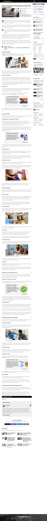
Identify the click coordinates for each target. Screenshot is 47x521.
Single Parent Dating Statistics (39, 89)
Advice (16, 1)
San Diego (40, 49)
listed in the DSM (13, 94)
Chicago (34, 49)
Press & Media (35, 12)
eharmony (40, 123)
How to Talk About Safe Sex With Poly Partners (39, 33)
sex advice (28, 21)
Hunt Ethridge (37, 22)
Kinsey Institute (23, 152)
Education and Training (26, 47)
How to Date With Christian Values (39, 25)
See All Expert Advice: (36, 36)
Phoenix (34, 51)
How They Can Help (11, 47)
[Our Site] (36, 1)
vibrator (19, 90)
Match (35, 123)
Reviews (31, 1)
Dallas (39, 50)
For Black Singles (41, 113)
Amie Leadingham (38, 26)
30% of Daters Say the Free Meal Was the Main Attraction (40, 96)
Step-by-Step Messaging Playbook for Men (39, 21)
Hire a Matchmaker (36, 74)
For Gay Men (35, 114)
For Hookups (35, 115)
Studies (27, 1)
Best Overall (35, 113)
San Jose (40, 51)
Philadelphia (40, 46)
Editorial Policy (41, 11)
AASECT (11, 297)
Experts (23, 1)
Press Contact (41, 74)
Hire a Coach (35, 73)
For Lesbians (40, 114)
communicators (4, 357)
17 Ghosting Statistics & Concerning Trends (40, 92)
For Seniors (40, 115)
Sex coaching (4, 263)
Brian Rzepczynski (38, 30)
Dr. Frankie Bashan (38, 34)
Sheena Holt (38, 90)
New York (34, 46)
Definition (5, 47)
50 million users (40, 9)
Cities (19, 1)
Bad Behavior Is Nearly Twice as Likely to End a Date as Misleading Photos (40, 84)
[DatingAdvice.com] (7, 1)
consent (3, 184)
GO (34, 58)
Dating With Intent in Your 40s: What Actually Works (39, 29)
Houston (34, 50)
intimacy (14, 122)
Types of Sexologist (18, 47)
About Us (35, 11)
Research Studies (41, 12)
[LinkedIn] (30, 405)
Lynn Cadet (38, 86)
